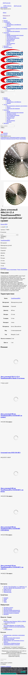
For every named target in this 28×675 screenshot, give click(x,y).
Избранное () (6, 15)
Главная (3, 137)
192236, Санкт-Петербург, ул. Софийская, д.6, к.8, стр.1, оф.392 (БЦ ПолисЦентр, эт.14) (15, 587)
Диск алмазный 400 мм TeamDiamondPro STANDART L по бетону (12, 489)
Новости (9, 23)
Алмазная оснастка (10, 138)
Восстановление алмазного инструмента (17, 28)
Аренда (8, 30)
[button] (1, 381)
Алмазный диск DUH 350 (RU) (10, 452)
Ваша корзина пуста (6, 8)
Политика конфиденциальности (12, 610)
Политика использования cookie (12, 611)
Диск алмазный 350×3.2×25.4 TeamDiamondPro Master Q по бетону (13, 377)
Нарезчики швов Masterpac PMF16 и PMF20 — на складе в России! (15, 622)
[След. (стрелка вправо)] (2, 660)
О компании (7, 22)
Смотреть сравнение (6, 666)
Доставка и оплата (11, 36)
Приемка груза (10, 40)
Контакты (6, 46)
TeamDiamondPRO (5, 240)
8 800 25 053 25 (7, 589)
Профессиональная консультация (15, 35)
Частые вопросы (11, 43)
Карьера (9, 26)
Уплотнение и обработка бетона (12, 643)
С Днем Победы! (8, 629)
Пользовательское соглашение (11, 613)
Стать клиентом (11, 39)
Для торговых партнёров (13, 38)
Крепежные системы (9, 639)
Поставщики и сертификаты (14, 24)
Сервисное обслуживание (13, 31)
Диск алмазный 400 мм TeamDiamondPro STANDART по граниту (11, 415)
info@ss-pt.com (6, 2)
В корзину (3, 236)
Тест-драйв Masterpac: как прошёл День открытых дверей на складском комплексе (14, 626)
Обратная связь (7, 592)
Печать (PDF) (4, 224)
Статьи (8, 42)
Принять (23, 672)
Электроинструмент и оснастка (17, 137)
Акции (8, 34)
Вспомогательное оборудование (12, 637)
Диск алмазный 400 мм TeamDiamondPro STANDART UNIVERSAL (10, 528)
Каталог (6, 20)
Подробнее (3, 268)
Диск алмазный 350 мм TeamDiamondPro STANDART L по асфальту (12, 567)
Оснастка (3, 138)
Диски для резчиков (21, 138)
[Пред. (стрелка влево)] (1, 660)
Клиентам (6, 32)
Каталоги (9, 44)
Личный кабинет (8, 47)
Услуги (5, 27)
